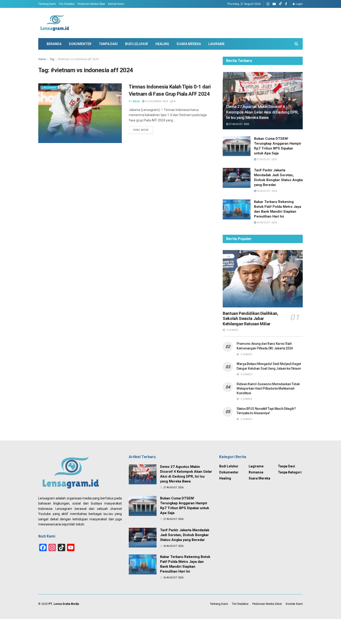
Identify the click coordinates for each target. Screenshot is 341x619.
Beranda (54, 44)
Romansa (256, 472)
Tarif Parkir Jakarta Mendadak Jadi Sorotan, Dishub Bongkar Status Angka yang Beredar (184, 535)
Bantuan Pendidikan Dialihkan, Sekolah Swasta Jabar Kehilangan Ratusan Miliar (250, 318)
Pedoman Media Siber (91, 4)
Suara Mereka (189, 44)
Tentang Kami (47, 4)
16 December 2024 (156, 101)
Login (299, 4)
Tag (52, 59)
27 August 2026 (238, 124)
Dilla (136, 101)
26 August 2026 (266, 190)
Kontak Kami (116, 4)
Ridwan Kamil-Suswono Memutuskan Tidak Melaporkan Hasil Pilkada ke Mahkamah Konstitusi (268, 388)
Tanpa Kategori (290, 472)
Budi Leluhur (136, 44)
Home (42, 59)
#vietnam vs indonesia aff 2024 (78, 59)
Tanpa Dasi (108, 44)
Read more (141, 129)
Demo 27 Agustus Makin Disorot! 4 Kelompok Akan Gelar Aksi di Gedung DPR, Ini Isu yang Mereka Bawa (262, 112)
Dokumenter (80, 44)
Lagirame (216, 44)
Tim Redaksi (67, 4)
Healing (162, 44)
